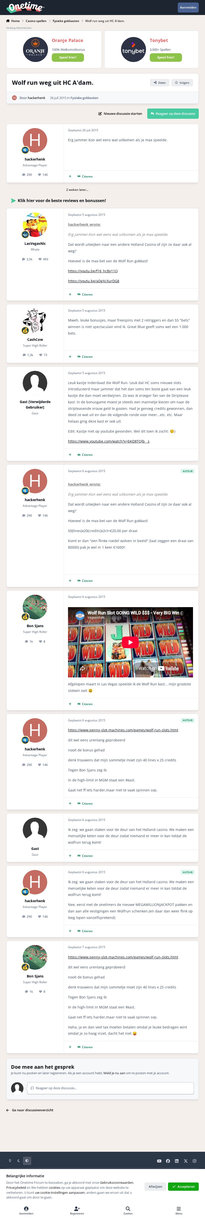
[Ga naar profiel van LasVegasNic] (35, 225)
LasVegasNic (35, 243)
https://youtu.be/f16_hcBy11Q (93, 271)
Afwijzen (155, 1186)
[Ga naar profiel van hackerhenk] (14, 97)
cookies (54, 1187)
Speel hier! (67, 57)
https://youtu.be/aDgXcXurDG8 (93, 281)
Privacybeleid (16, 1187)
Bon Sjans (35, 625)
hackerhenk (36, 98)
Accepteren (186, 1186)
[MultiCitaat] (70, 176)
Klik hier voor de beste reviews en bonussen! (62, 200)
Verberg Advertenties (19, 28)
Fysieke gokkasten (84, 98)
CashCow (35, 339)
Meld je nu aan (114, 1073)
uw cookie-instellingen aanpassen (60, 1192)
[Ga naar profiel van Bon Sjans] (35, 607)
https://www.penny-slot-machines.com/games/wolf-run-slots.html (123, 730)
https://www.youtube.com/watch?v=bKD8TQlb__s (109, 441)
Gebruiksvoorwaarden (116, 1182)
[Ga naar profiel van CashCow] (35, 320)
